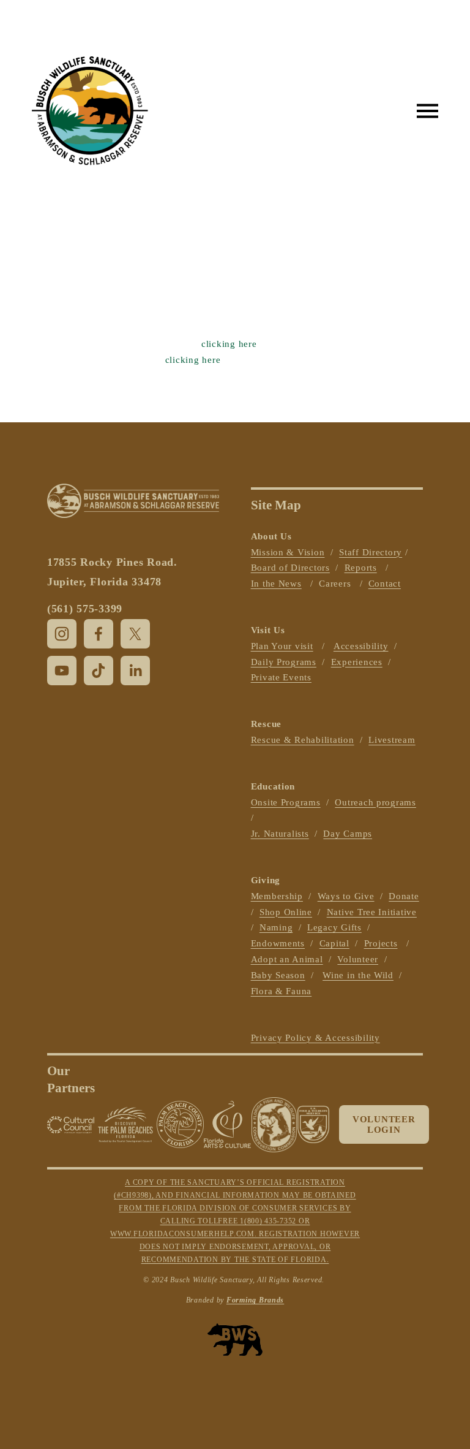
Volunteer (357, 959)
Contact (384, 583)
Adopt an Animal (287, 959)
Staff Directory (370, 552)
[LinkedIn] (135, 670)
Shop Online (285, 912)
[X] (135, 633)
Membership (277, 896)
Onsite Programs (286, 802)
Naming (276, 927)
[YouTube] (61, 670)
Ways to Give (346, 896)
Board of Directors (290, 567)
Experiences (356, 662)
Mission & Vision (288, 552)
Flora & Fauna (281, 991)
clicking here (229, 344)
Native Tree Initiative (372, 912)
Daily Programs (283, 662)
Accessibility (361, 646)
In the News (276, 583)
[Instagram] (61, 633)
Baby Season (278, 975)
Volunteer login (384, 1124)
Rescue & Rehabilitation (302, 740)
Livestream (391, 740)
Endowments (278, 943)
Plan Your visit (282, 646)
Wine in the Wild (358, 975)
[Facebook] (98, 633)
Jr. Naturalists (280, 834)
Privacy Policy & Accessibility (315, 1038)
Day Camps (347, 834)
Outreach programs (375, 802)
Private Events (281, 677)
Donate (404, 896)
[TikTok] (98, 670)
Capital (334, 943)
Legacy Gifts (334, 927)
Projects (381, 943)
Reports (361, 567)
